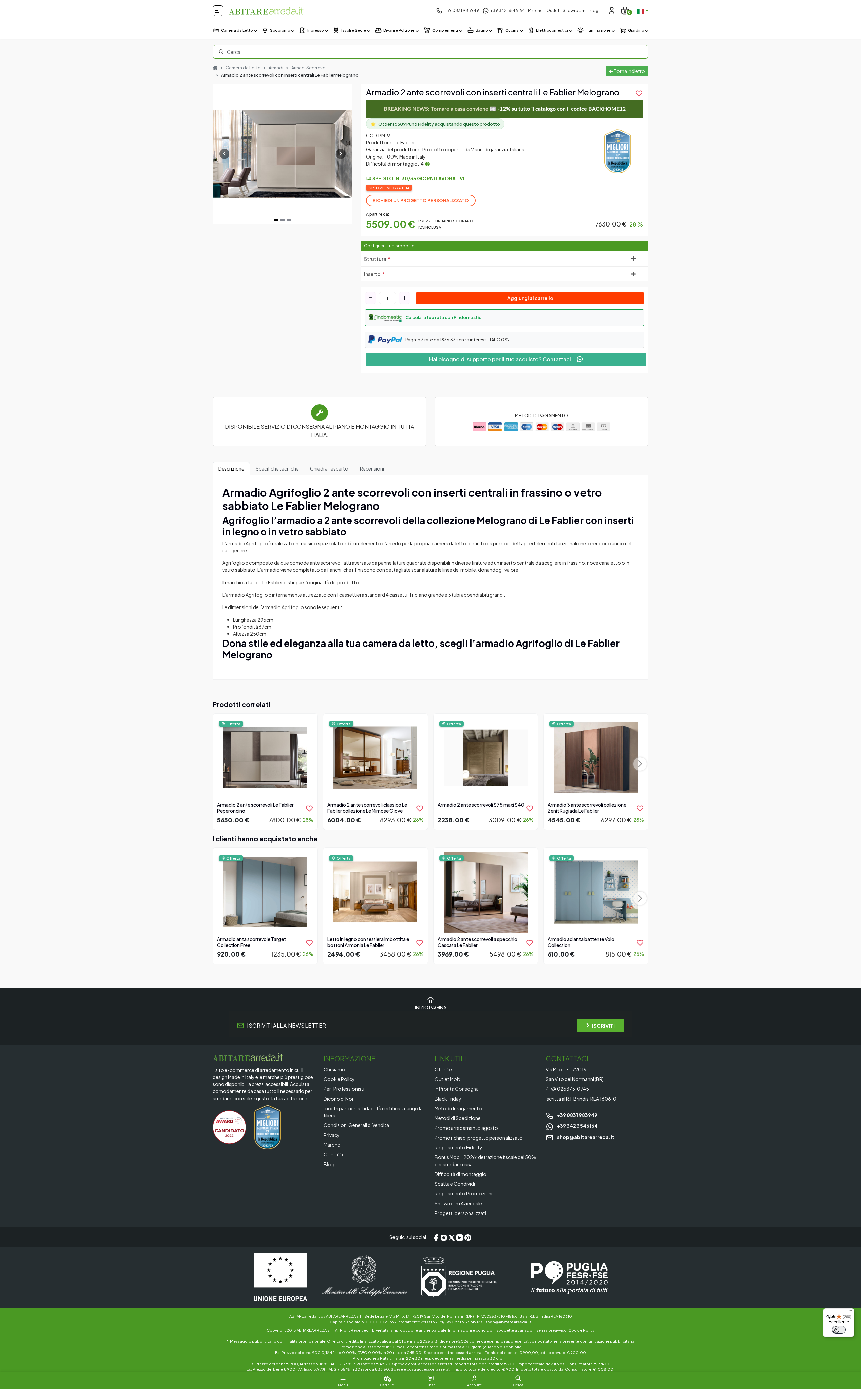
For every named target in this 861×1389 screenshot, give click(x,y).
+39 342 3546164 (577, 1126)
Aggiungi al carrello (530, 298)
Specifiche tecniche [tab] (277, 468)
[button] (504, 317)
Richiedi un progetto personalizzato (421, 200)
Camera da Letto (243, 67)
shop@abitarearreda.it (585, 1137)
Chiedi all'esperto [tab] (329, 468)
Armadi (276, 67)
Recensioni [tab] (372, 468)
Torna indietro (629, 71)
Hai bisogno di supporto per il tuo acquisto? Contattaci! (501, 359)
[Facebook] (436, 1237)
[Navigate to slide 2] (282, 220)
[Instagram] (444, 1237)
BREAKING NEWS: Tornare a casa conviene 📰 (505, 109)
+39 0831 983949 (576, 1115)
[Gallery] (282, 154)
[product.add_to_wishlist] (309, 808)
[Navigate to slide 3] (289, 220)
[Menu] (850, 1312)
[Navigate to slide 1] (275, 220)
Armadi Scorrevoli (309, 67)
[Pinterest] (468, 1237)
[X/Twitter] (452, 1237)
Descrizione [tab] (231, 468)
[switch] (839, 1330)
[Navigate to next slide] (341, 154)
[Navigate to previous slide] (224, 154)
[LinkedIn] (460, 1237)
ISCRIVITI (603, 1025)
